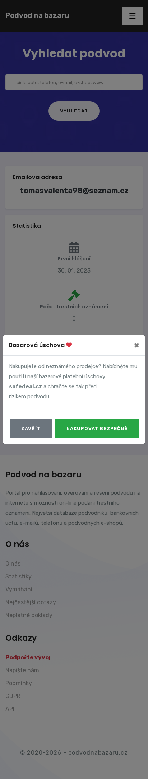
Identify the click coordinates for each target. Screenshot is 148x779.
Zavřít (31, 428)
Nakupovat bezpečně (97, 428)
